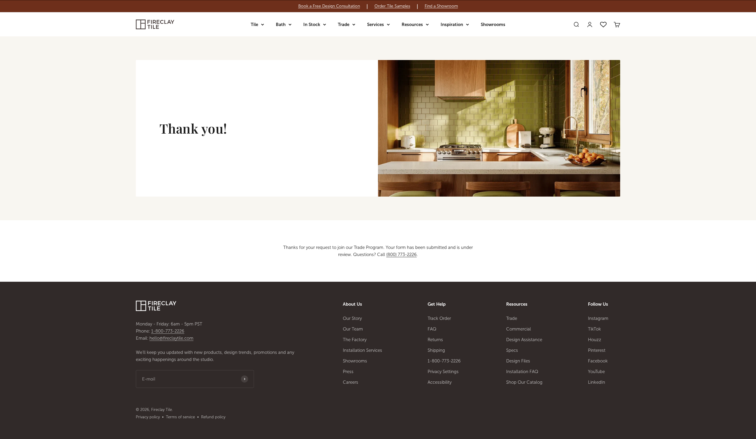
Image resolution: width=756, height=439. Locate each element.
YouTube (596, 371)
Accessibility (440, 382)
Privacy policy (148, 417)
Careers (350, 382)
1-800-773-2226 (167, 331)
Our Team (353, 329)
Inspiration (452, 24)
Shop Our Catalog (524, 382)
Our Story (352, 318)
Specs (512, 350)
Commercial (518, 329)
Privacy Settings (443, 371)
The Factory (354, 339)
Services (375, 24)
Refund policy (213, 417)
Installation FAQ (522, 371)
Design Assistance (524, 339)
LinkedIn (596, 382)
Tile (254, 24)
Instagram (598, 318)
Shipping (436, 350)
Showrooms (493, 24)
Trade (343, 24)
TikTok (594, 329)
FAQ (432, 329)
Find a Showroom (441, 6)
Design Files (518, 361)
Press (348, 371)
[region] (378, 6)
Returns (435, 339)
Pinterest (596, 350)
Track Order (439, 318)
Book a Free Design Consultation (329, 6)
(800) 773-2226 (401, 254)
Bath (281, 24)
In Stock (311, 24)
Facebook (598, 361)
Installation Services (362, 350)
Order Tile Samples (392, 6)
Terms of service (180, 417)
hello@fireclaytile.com (171, 338)
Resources (412, 24)
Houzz (594, 339)
